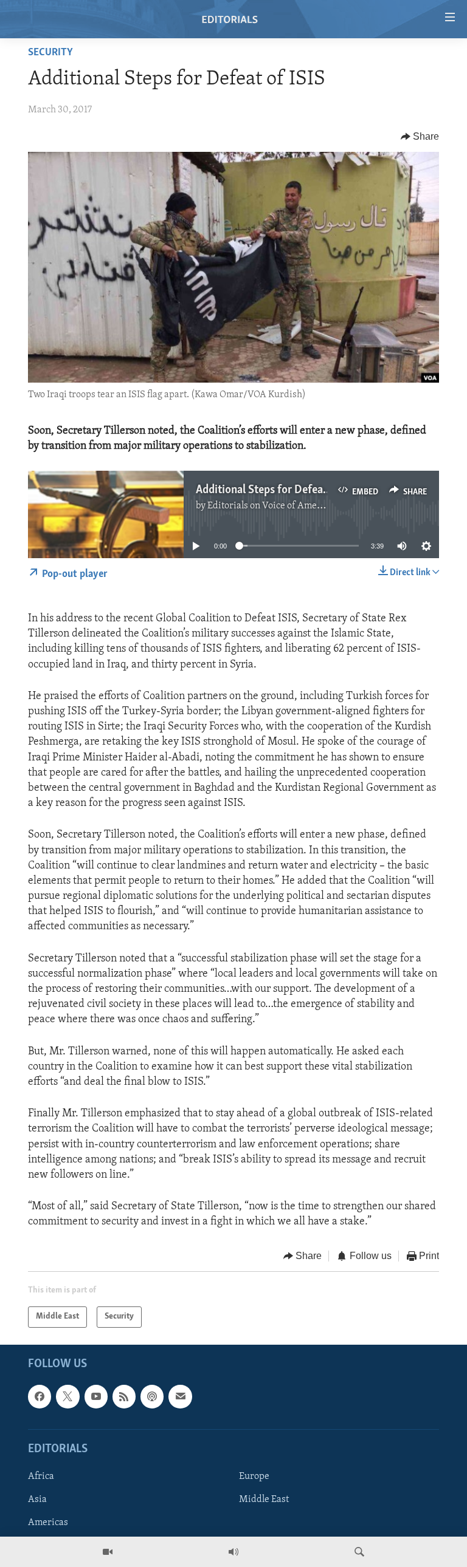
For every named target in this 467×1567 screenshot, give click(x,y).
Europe (254, 1476)
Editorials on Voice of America (270, 506)
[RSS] (124, 1396)
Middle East (264, 1499)
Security (50, 52)
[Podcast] (152, 1396)
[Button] (420, 137)
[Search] (359, 1552)
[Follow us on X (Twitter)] (67, 1396)
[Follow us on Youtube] (96, 1396)
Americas (48, 1523)
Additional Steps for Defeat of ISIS (278, 490)
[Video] (107, 1552)
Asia (37, 1499)
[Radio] (233, 1552)
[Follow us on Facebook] (39, 1396)
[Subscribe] (180, 1396)
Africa (41, 1476)
